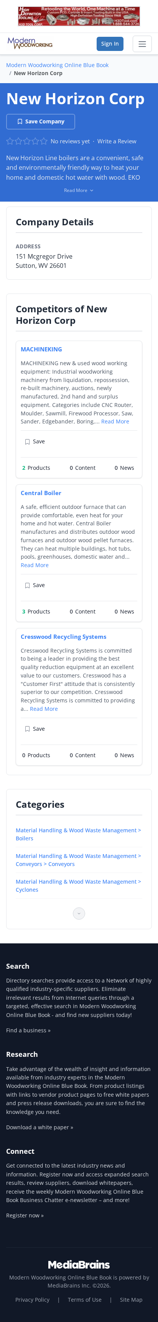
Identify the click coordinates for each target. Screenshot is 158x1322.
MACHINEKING (41, 349)
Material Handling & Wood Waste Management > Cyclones (78, 885)
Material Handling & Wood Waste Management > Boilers (78, 834)
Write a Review (117, 141)
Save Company (44, 121)
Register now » (25, 1215)
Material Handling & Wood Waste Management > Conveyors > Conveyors (78, 860)
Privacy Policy (32, 1299)
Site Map (131, 1299)
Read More (115, 421)
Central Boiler (41, 493)
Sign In (110, 43)
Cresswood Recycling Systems (63, 636)
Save (39, 441)
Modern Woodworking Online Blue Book (57, 65)
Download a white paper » (39, 1127)
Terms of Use (85, 1299)
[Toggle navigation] (142, 44)
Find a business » (28, 1030)
